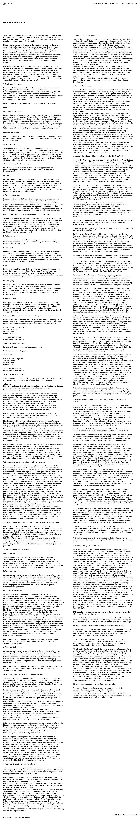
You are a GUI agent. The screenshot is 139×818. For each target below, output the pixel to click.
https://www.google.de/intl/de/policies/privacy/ (107, 390)
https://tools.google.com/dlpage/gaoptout (116, 363)
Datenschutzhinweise (22, 817)
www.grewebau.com (18, 343)
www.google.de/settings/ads (83, 532)
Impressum (7, 817)
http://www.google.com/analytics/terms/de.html (91, 392)
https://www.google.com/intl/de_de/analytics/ (115, 394)
